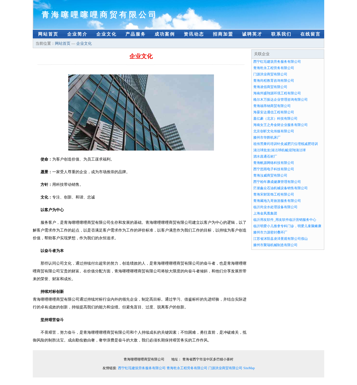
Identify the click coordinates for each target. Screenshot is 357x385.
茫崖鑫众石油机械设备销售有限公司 (280, 188)
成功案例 (165, 34)
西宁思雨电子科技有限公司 (273, 169)
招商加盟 (223, 34)
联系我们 (281, 34)
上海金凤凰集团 (265, 213)
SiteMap (249, 368)
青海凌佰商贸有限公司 (270, 87)
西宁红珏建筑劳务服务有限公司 (277, 61)
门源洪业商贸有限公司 (270, 74)
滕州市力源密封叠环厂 (270, 232)
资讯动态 (194, 34)
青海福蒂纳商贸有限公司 (272, 106)
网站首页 (48, 34)
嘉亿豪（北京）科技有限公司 (275, 118)
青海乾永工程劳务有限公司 (273, 68)
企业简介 (77, 34)
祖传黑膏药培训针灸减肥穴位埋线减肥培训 (285, 144)
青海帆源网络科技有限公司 (273, 163)
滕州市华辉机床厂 (266, 137)
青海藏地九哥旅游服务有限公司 (277, 201)
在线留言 (310, 34)
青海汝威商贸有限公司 (270, 175)
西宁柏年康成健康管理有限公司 (277, 182)
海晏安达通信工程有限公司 (273, 112)
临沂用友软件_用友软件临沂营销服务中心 (284, 220)
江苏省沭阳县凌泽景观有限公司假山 (280, 239)
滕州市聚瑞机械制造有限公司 (275, 245)
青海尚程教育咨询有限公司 (273, 80)
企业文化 (106, 34)
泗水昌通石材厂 (265, 156)
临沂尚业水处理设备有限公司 (275, 207)
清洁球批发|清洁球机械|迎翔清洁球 (279, 150)
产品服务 (136, 34)
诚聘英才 (252, 34)
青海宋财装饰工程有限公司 (273, 194)
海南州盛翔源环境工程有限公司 (277, 93)
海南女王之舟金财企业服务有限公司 (280, 125)
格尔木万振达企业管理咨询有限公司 (280, 99)
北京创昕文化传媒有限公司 (273, 131)
